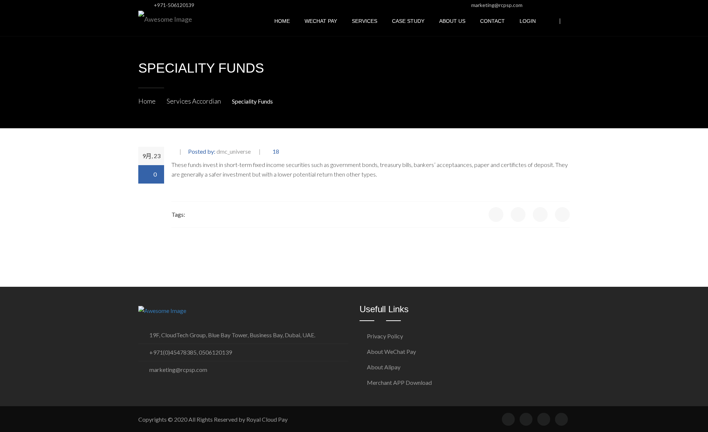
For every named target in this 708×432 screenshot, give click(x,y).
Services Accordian (194, 101)
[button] (567, 21)
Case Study (408, 21)
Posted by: (219, 152)
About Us (452, 21)
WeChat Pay (321, 21)
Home (282, 21)
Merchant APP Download (399, 382)
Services (364, 21)
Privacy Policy (385, 335)
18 (275, 152)
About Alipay (383, 366)
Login (528, 21)
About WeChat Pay (391, 351)
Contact (492, 21)
